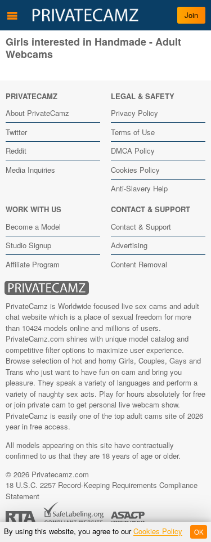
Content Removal (139, 264)
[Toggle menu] (12, 15)
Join (191, 15)
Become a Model (33, 226)
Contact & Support (141, 226)
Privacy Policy (134, 112)
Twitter (16, 132)
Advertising (129, 245)
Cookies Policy (135, 169)
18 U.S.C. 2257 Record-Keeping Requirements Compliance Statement (101, 490)
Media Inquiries (30, 169)
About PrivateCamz (37, 112)
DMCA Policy (133, 150)
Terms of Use (133, 132)
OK (199, 531)
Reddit (16, 150)
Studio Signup (28, 245)
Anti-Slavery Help (139, 188)
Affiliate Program (33, 264)
